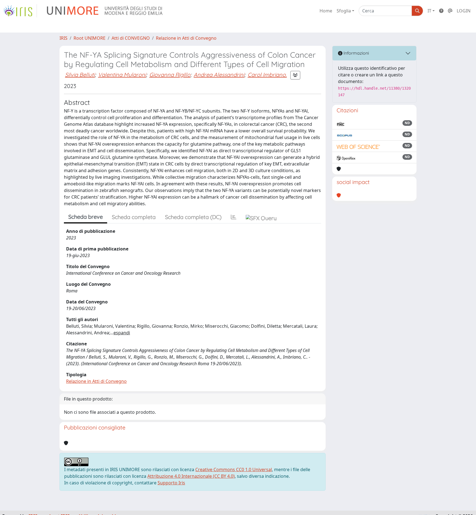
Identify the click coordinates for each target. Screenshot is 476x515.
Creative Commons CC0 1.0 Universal (233, 469)
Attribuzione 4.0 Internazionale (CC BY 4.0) (191, 476)
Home (326, 11)
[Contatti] (450, 10)
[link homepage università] (105, 10)
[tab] (233, 217)
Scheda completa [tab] (134, 217)
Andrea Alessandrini (219, 74)
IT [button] (429, 11)
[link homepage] (20, 10)
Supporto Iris (171, 483)
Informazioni (355, 53)
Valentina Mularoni (122, 74)
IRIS (63, 38)
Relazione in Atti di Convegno (186, 38)
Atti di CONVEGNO (131, 38)
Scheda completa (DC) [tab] (193, 217)
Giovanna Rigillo (169, 74)
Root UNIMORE (90, 38)
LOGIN (463, 11)
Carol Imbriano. (267, 74)
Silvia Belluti (80, 74)
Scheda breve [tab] (85, 216)
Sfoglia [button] (344, 11)
